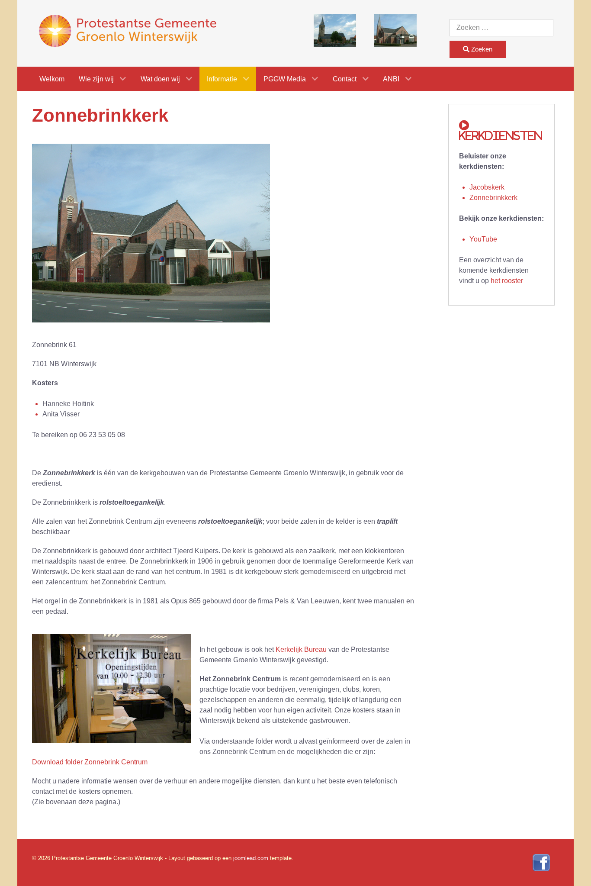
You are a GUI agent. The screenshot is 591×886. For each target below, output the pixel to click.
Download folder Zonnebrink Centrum (90, 762)
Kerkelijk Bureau (301, 649)
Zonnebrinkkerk (493, 197)
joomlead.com (250, 858)
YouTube (483, 239)
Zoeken (480, 49)
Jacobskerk (486, 187)
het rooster (507, 280)
